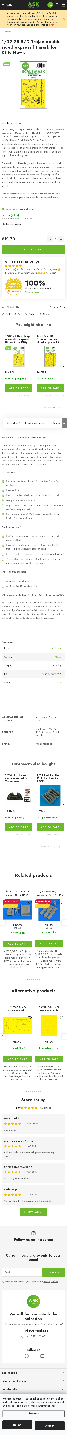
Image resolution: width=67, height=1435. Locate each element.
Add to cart (33, 249)
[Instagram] (34, 1356)
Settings (33, 1413)
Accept (49, 1426)
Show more (33, 1212)
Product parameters (35, 422)
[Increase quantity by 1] (61, 239)
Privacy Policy (51, 1281)
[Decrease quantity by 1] (50, 239)
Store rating (33, 1100)
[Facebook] (27, 1356)
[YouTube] (42, 1356)
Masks (58, 657)
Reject (17, 1425)
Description (12, 422)
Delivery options (14, 224)
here (54, 1406)
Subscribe (53, 1272)
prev (2, 922)
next (64, 922)
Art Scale (61, 307)
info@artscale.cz (36, 1331)
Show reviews (32, 292)
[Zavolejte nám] (50, 5)
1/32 (58, 682)
